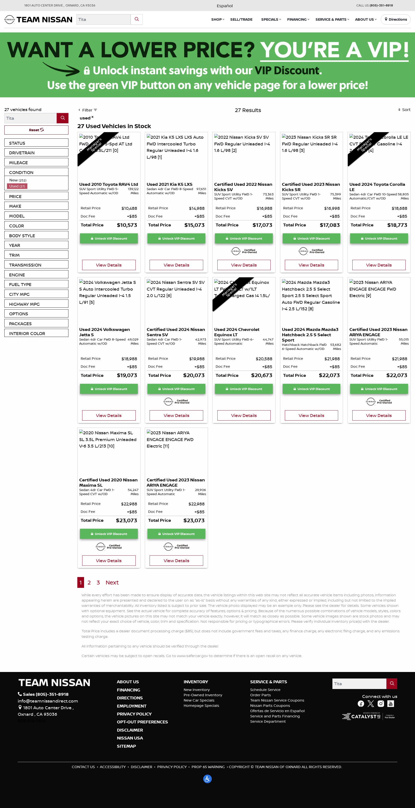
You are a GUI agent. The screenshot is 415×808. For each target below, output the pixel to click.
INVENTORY (196, 681)
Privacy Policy (172, 766)
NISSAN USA (130, 738)
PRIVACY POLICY (134, 714)
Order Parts (260, 694)
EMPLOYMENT (131, 706)
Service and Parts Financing (275, 716)
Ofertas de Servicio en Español (277, 710)
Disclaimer (130, 730)
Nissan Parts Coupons (270, 705)
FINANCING (128, 690)
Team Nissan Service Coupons (277, 700)
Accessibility (113, 766)
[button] (216, 19)
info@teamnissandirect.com (48, 701)
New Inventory (197, 689)
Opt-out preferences (142, 722)
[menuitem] (37, 180)
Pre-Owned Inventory (203, 694)
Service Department (268, 721)
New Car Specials (199, 700)
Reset (34, 129)
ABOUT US (128, 681)
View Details (109, 265)
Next (112, 582)
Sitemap (126, 746)
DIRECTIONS (130, 698)
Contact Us (83, 766)
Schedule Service (265, 689)
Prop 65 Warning (208, 766)
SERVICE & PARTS (268, 681)
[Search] (137, 19)
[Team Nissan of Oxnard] (38, 19)
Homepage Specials (201, 705)
